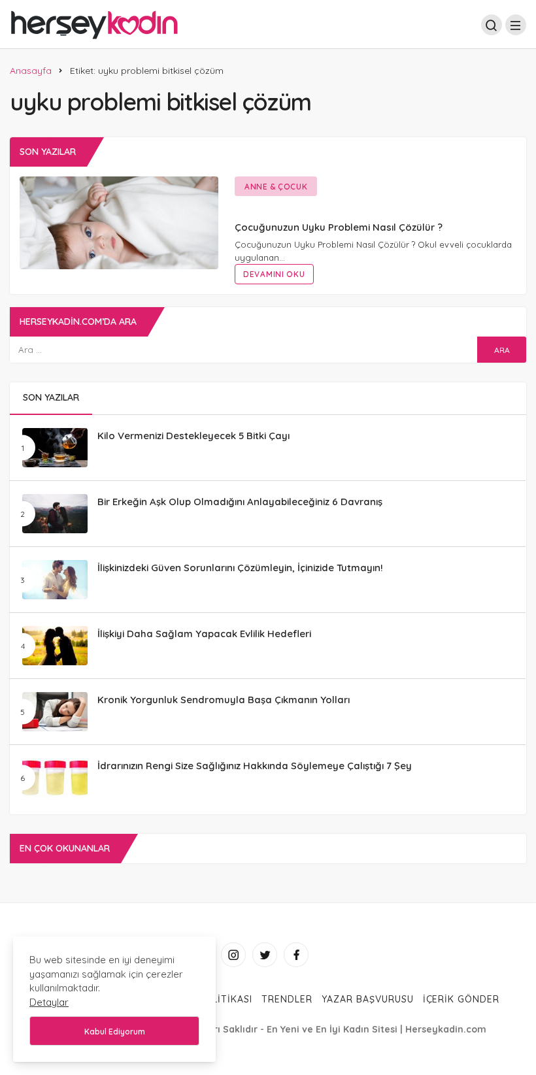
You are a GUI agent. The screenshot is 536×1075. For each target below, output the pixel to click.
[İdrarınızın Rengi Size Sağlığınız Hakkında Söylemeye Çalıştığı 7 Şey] (55, 777)
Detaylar (49, 1002)
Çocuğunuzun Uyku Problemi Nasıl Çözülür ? (339, 227)
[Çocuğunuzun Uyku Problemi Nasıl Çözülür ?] (119, 222)
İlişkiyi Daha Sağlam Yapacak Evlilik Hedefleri (204, 633)
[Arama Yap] (491, 24)
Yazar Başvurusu (368, 999)
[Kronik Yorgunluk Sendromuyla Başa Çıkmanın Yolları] (55, 711)
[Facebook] (296, 954)
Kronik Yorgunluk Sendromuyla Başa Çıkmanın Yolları (223, 699)
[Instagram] (233, 954)
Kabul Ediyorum (114, 1031)
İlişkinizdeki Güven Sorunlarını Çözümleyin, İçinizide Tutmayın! (240, 567)
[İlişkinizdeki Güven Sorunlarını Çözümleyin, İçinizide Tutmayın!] (55, 579)
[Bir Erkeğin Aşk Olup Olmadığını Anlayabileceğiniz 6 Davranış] (55, 513)
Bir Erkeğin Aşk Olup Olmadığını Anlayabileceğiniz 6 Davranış (239, 501)
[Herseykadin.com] (95, 23)
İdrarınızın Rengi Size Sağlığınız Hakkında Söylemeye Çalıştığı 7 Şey (254, 765)
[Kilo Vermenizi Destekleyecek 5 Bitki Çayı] (55, 447)
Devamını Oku (274, 274)
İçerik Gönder (461, 999)
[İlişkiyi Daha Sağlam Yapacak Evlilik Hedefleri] (55, 645)
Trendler (286, 999)
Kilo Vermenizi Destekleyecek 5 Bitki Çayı (193, 435)
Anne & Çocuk (275, 186)
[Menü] (515, 24)
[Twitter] (264, 954)
